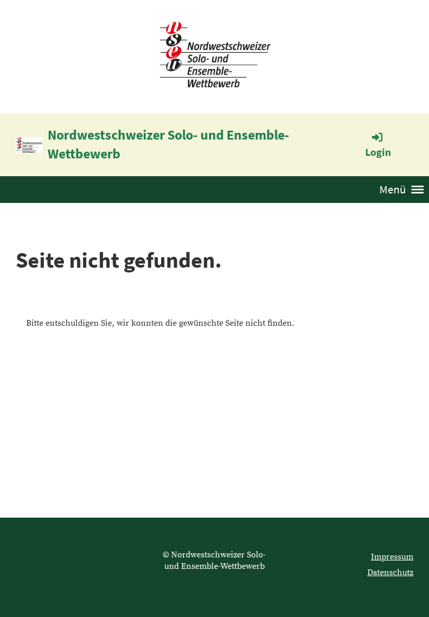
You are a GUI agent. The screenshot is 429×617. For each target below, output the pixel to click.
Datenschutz (390, 572)
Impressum (392, 557)
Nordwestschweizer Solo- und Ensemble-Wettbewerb (168, 144)
